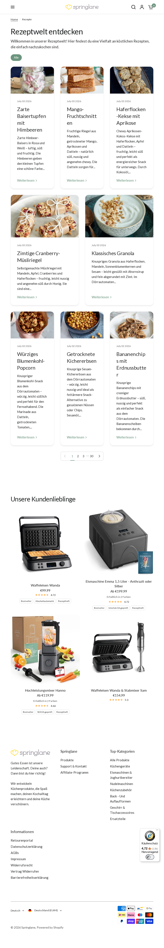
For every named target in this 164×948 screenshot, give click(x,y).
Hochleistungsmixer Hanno (45, 690)
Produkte (67, 760)
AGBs (15, 853)
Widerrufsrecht (22, 865)
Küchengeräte (120, 766)
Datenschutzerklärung (26, 846)
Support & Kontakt (73, 766)
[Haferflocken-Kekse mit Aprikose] (131, 80)
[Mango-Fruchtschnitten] (82, 80)
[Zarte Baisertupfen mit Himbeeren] (32, 80)
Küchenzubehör (121, 790)
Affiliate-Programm (74, 772)
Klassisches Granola (113, 253)
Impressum (18, 859)
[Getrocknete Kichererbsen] (82, 325)
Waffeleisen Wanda (45, 585)
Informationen (22, 831)
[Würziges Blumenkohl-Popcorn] (32, 325)
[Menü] (157, 830)
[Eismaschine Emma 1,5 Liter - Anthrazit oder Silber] (118, 542)
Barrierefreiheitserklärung (29, 877)
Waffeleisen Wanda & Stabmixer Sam (119, 690)
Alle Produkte (119, 760)
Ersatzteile (118, 819)
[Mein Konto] (142, 7)
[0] (149, 7)
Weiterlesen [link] (25, 180)
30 (91, 456)
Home (14, 19)
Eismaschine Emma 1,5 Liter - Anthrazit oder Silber (119, 583)
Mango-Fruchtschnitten (82, 116)
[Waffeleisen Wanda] (45, 544)
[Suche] (133, 7)
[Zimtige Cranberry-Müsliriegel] (45, 216)
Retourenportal (22, 840)
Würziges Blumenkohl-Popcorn (31, 361)
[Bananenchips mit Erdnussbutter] (131, 325)
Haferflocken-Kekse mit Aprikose (130, 116)
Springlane (68, 751)
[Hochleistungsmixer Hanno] (45, 649)
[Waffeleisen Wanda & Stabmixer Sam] (118, 649)
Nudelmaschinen (121, 784)
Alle (16, 57)
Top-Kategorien (122, 751)
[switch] (150, 857)
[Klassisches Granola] (119, 216)
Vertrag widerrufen (25, 871)
